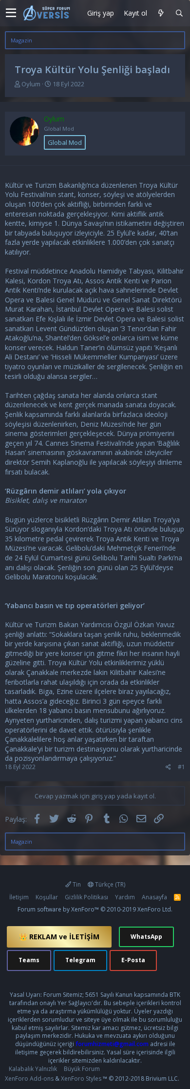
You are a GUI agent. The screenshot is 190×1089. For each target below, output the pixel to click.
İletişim (19, 897)
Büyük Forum (82, 1069)
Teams (29, 960)
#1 (181, 767)
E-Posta (133, 960)
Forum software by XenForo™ (95, 909)
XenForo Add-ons (29, 1078)
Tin (76, 884)
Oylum (30, 83)
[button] (11, 13)
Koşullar (47, 897)
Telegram (80, 960)
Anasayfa (154, 897)
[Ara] (179, 13)
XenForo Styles (81, 1078)
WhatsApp (146, 936)
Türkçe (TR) (109, 884)
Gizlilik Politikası (86, 897)
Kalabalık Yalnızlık (33, 1069)
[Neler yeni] (161, 13)
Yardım (125, 897)
